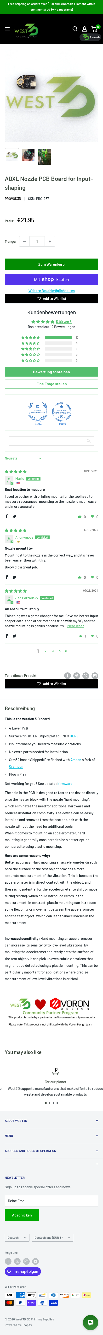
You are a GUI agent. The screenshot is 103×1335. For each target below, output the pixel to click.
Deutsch (13, 1237)
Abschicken (22, 1215)
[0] (94, 29)
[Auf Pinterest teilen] (76, 675)
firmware (65, 783)
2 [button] (45, 651)
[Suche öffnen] (75, 29)
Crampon (16, 766)
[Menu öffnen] (7, 29)
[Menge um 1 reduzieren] (24, 241)
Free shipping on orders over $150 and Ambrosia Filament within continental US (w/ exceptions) (51, 6)
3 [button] (53, 651)
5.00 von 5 (64, 321)
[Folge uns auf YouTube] (35, 1261)
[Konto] (84, 29)
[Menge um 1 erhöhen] (50, 241)
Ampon (75, 759)
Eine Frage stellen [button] (51, 383)
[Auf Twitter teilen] (85, 675)
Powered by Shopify (18, 1325)
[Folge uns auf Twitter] (17, 1261)
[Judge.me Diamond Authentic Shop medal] (37, 412)
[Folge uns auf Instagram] (26, 1261)
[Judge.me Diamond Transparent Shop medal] (61, 412)
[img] (16, 471)
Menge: (10, 241)
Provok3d (13, 199)
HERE (74, 736)
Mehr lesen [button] (75, 626)
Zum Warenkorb (51, 264)
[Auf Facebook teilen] (67, 675)
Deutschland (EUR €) (48, 1237)
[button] (30, 337)
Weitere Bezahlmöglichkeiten (52, 290)
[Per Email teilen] (95, 675)
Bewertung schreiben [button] (51, 371)
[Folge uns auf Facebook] (8, 1261)
